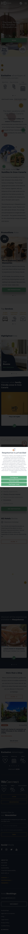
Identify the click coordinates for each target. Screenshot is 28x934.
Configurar (14, 477)
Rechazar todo (14, 484)
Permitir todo (14, 481)
